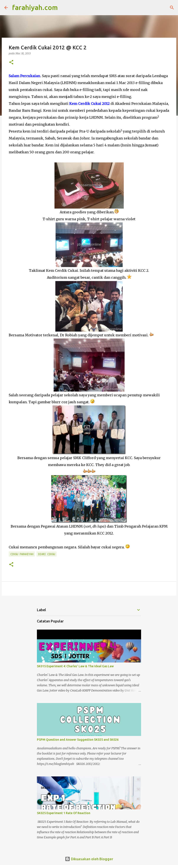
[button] (11, 62)
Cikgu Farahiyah (21, 554)
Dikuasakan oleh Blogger (91, 859)
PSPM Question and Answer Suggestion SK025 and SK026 (78, 739)
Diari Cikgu (46, 554)
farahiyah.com (35, 7)
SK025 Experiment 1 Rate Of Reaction (63, 813)
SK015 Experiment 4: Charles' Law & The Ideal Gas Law (75, 666)
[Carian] (63, 7)
